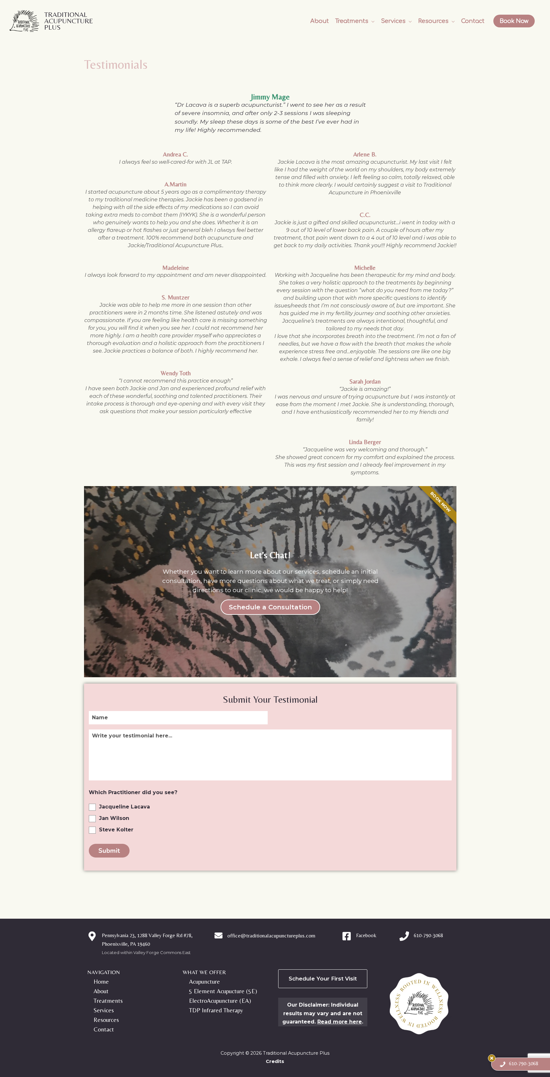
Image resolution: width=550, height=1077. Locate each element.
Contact (104, 1029)
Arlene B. (365, 154)
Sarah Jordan (365, 381)
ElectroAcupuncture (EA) (220, 1000)
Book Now (514, 21)
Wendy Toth (176, 373)
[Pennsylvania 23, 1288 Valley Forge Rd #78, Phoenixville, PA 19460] (92, 936)
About (101, 991)
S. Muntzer (175, 297)
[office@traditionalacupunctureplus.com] (218, 935)
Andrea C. (175, 154)
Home (101, 981)
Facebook (366, 935)
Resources (106, 1019)
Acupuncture (204, 981)
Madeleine (175, 267)
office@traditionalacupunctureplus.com (271, 935)
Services (104, 1010)
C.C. (365, 214)
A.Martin (176, 184)
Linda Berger (365, 441)
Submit (109, 850)
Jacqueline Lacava (124, 807)
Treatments (108, 1000)
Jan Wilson (114, 818)
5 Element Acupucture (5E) (223, 991)
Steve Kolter (116, 830)
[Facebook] (346, 936)
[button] (355, 21)
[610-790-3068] (404, 936)
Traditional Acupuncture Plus (68, 21)
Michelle (365, 267)
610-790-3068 (428, 935)
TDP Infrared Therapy (216, 1010)
